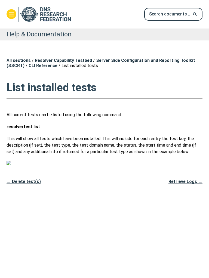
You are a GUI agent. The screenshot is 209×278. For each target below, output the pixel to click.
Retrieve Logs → (185, 181)
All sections (19, 60)
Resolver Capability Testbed (63, 60)
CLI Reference (43, 65)
